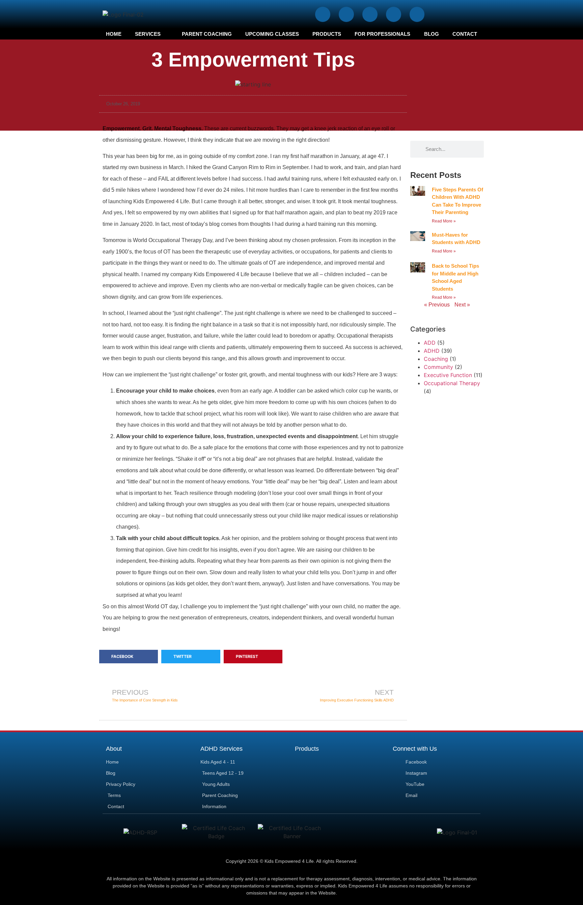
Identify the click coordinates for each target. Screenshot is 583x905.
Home (113, 34)
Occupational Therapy (452, 383)
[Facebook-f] (322, 14)
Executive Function (448, 375)
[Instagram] (346, 14)
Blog (431, 34)
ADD (430, 342)
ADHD (432, 350)
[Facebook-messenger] (393, 14)
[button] (128, 656)
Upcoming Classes (272, 34)
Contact (464, 34)
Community (438, 367)
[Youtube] (370, 14)
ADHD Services (221, 748)
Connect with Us (415, 748)
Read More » (444, 221)
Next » (462, 305)
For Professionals (382, 34)
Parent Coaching (207, 34)
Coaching (436, 358)
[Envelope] (417, 14)
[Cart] (466, 14)
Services (148, 34)
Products (326, 34)
